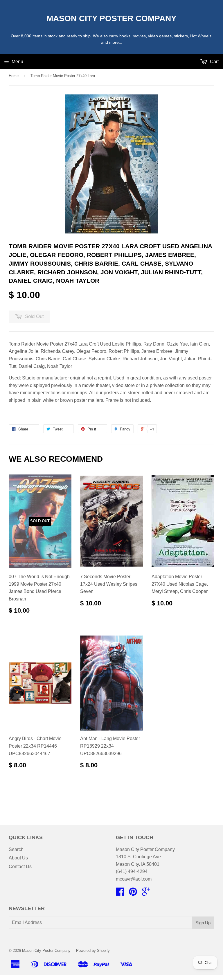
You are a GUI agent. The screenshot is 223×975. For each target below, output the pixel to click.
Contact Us (20, 866)
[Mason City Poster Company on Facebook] (120, 893)
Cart (214, 61)
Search (16, 849)
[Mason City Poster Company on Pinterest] (133, 893)
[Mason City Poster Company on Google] (145, 893)
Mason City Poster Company (111, 18)
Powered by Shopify (93, 950)
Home (14, 76)
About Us (18, 857)
